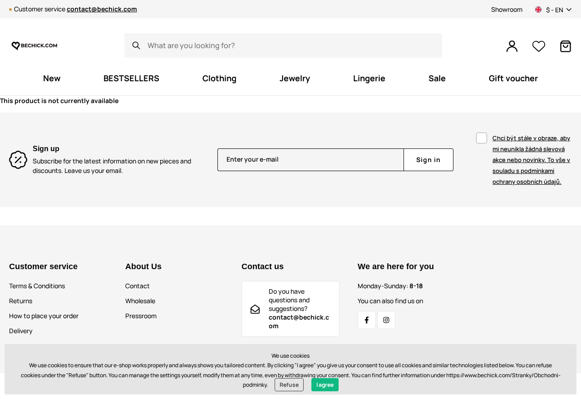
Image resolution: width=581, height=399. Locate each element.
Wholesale (140, 300)
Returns (20, 300)
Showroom (506, 9)
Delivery (21, 330)
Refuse (289, 385)
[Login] (512, 46)
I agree (325, 385)
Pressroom (141, 315)
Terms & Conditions (37, 285)
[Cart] (565, 46)
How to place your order (44, 315)
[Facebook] (367, 320)
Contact (137, 285)
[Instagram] (386, 320)
